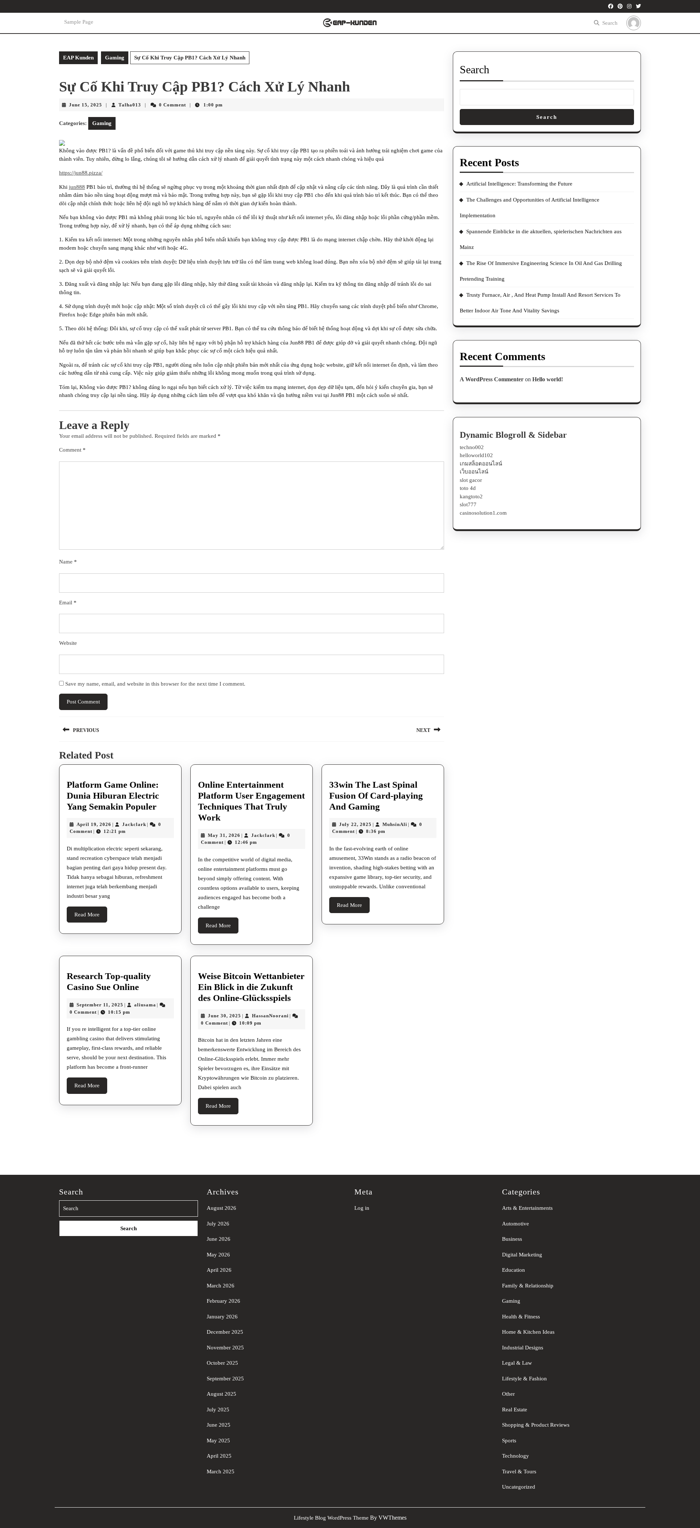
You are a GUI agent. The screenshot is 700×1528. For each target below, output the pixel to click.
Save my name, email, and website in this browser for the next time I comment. (155, 684)
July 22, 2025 (355, 824)
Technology (515, 1456)
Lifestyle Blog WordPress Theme (331, 1518)
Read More (90, 917)
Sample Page (78, 22)
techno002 (472, 447)
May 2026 (218, 1255)
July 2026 (218, 1224)
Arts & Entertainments (527, 1208)
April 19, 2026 (94, 824)
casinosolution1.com (483, 513)
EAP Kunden (78, 58)
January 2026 (222, 1317)
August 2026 (221, 1208)
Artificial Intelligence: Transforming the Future (519, 184)
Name (68, 562)
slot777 (468, 504)
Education (513, 1270)
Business (512, 1239)
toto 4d (468, 488)
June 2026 (218, 1239)
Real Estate (514, 1409)
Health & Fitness (521, 1317)
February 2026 (223, 1301)
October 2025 (222, 1363)
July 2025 (218, 1409)
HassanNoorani (270, 1015)
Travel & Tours (519, 1471)
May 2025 (218, 1440)
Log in (361, 1208)
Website (68, 643)
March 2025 (220, 1471)
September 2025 (225, 1378)
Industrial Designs (522, 1347)
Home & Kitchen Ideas (528, 1332)
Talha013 (129, 105)
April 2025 (219, 1456)
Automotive (515, 1224)
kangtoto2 (471, 496)
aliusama (145, 1004)
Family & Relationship (527, 1286)
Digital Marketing (522, 1255)
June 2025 (218, 1425)
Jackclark (134, 824)
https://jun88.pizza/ (80, 173)
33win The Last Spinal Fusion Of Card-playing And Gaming (376, 795)
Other (508, 1394)
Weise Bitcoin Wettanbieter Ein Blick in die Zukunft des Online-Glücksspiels (251, 987)
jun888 (77, 187)
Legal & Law (517, 1363)
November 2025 (225, 1347)
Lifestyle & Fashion (524, 1378)
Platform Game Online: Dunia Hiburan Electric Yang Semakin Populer (113, 795)
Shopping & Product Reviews (535, 1425)
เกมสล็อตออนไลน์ (481, 464)
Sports (509, 1440)
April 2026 (219, 1270)
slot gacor (471, 480)
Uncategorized (518, 1487)
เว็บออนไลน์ (474, 472)
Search (610, 23)
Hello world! (547, 379)
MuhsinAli (394, 824)
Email (68, 602)
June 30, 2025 (224, 1015)
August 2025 (221, 1394)
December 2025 (225, 1332)
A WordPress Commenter (492, 379)
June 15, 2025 (85, 105)
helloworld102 (476, 455)
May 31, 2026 (224, 835)
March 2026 (220, 1286)
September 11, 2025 (100, 1004)
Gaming (114, 58)
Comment (72, 450)
